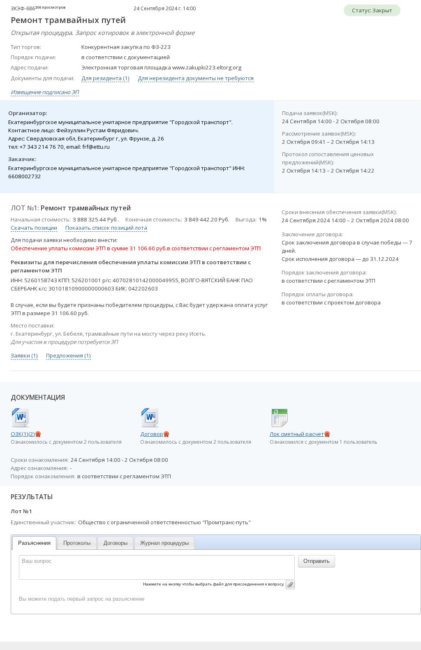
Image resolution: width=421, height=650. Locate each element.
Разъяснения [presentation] (34, 543)
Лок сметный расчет (297, 434)
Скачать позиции (34, 227)
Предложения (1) (68, 355)
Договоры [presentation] (115, 543)
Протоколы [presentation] (76, 543)
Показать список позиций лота (106, 227)
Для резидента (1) (105, 78)
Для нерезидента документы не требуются (196, 78)
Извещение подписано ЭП (45, 92)
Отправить (316, 561)
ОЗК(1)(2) (23, 434)
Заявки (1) (24, 355)
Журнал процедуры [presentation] (164, 543)
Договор (151, 434)
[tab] (34, 543)
